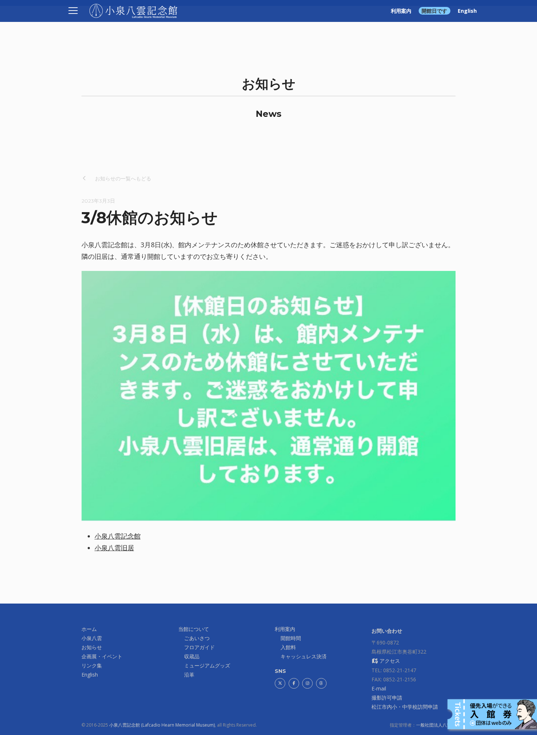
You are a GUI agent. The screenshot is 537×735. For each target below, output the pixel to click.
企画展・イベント (101, 656)
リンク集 (91, 665)
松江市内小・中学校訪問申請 (405, 706)
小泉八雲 (91, 638)
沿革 (189, 674)
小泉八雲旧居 (114, 547)
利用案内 (401, 10)
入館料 (288, 647)
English (467, 10)
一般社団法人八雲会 (436, 725)
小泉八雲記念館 (118, 536)
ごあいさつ (197, 638)
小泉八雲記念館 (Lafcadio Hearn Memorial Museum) (162, 725)
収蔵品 (191, 656)
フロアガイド (199, 647)
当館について (193, 628)
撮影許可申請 (387, 697)
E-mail (379, 688)
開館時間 (291, 638)
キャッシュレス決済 (304, 656)
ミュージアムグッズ (207, 665)
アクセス (389, 660)
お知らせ (91, 647)
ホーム (89, 628)
